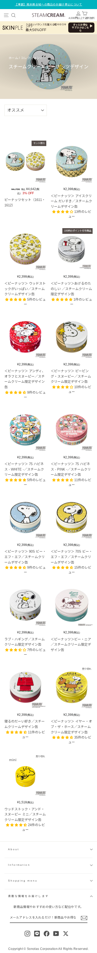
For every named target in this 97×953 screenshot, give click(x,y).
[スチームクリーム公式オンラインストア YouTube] (56, 933)
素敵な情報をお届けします (28, 896)
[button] (63, 212)
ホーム (13, 58)
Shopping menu (23, 880)
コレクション (30, 58)
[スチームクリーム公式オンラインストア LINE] (37, 933)
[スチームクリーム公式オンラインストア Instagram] (27, 933)
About (13, 849)
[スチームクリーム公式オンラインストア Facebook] (46, 933)
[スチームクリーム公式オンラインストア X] (66, 933)
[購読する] (84, 918)
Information (19, 864)
